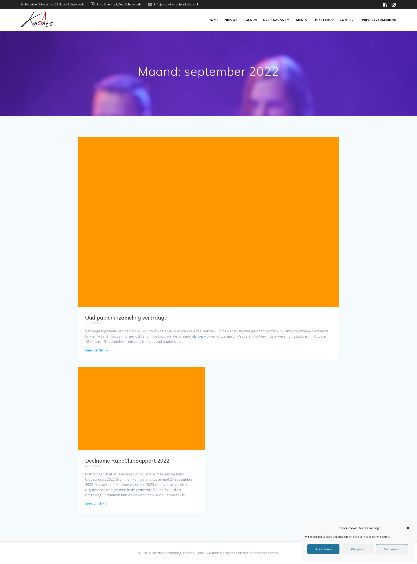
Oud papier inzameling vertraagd (126, 317)
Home (213, 20)
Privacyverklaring (379, 20)
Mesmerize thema (264, 553)
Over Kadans (274, 20)
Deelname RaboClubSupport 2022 (127, 460)
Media (301, 20)
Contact (348, 20)
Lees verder (94, 350)
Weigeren (357, 549)
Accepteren (323, 549)
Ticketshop (323, 20)
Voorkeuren (392, 549)
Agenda (250, 20)
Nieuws (231, 20)
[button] (408, 528)
